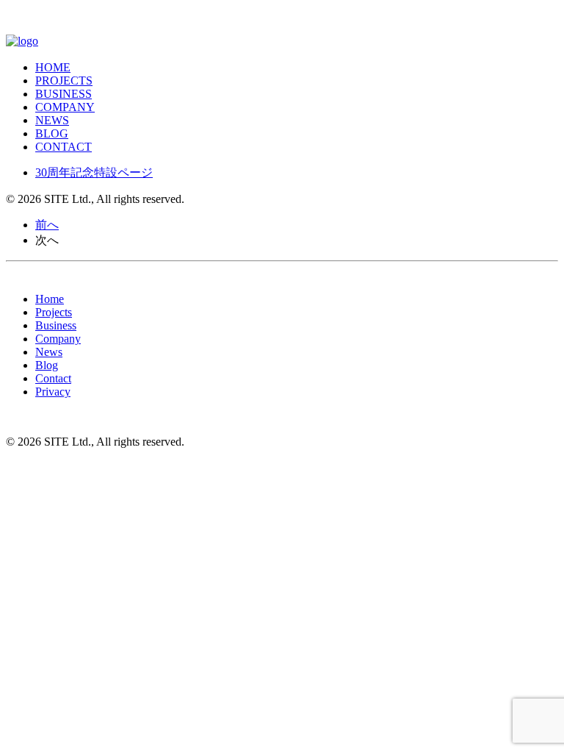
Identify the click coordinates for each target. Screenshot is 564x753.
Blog (51, 133)
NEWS (52, 120)
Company (65, 107)
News (48, 352)
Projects (64, 80)
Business (63, 94)
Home (49, 299)
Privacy (52, 391)
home (52, 67)
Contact (63, 146)
